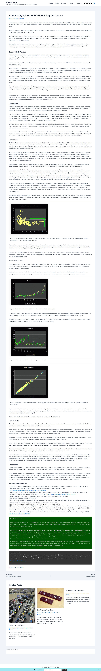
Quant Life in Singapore (17, 625)
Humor (71, 3)
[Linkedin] (87, 3)
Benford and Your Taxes (45, 610)
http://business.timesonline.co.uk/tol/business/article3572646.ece (27, 490)
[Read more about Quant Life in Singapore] (22, 605)
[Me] (91, 3)
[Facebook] (89, 3)
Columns (11, 628)
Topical (78, 3)
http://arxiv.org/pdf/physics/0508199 (19, 514)
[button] (94, 3)
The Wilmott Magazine (20, 628)
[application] (66, 3)
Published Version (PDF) (17, 567)
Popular (51, 3)
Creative (63, 3)
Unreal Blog (11, 2)
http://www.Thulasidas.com (18, 561)
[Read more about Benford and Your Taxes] (50, 598)
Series (57, 3)
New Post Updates (38, 669)
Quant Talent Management (75, 590)
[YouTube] (84, 3)
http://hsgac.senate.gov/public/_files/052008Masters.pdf (59, 494)
